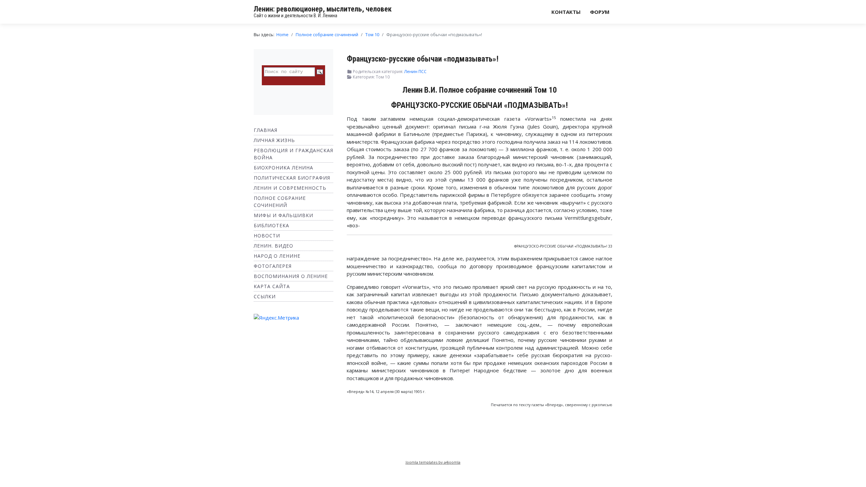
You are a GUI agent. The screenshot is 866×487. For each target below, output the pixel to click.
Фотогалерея (273, 266)
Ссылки (265, 296)
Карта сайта (272, 286)
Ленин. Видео (273, 245)
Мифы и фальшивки (283, 215)
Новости (267, 235)
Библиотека (271, 225)
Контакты (565, 11)
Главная (265, 130)
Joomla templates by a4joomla (433, 462)
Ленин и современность (290, 188)
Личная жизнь (274, 140)
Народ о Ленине (277, 256)
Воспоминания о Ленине (291, 276)
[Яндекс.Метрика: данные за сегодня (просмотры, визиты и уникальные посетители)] (276, 318)
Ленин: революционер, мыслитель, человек (323, 9)
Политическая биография (292, 178)
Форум (600, 11)
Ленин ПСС (415, 71)
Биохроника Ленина (283, 167)
